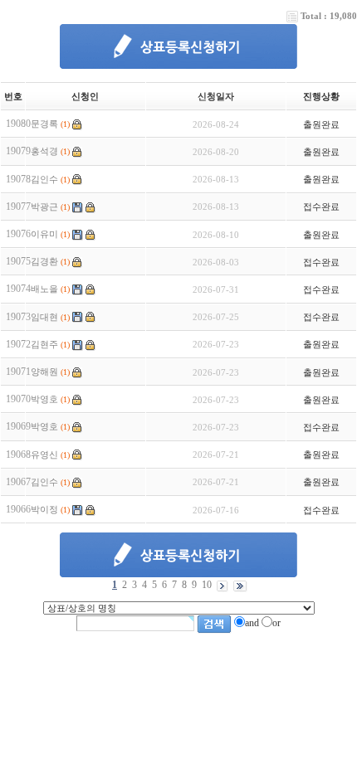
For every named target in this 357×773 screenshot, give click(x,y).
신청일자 (216, 96)
